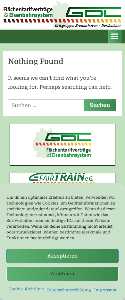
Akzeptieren (62, 256)
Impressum (105, 290)
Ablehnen (62, 274)
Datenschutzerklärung (69, 290)
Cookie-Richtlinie (26, 289)
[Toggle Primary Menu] (115, 36)
